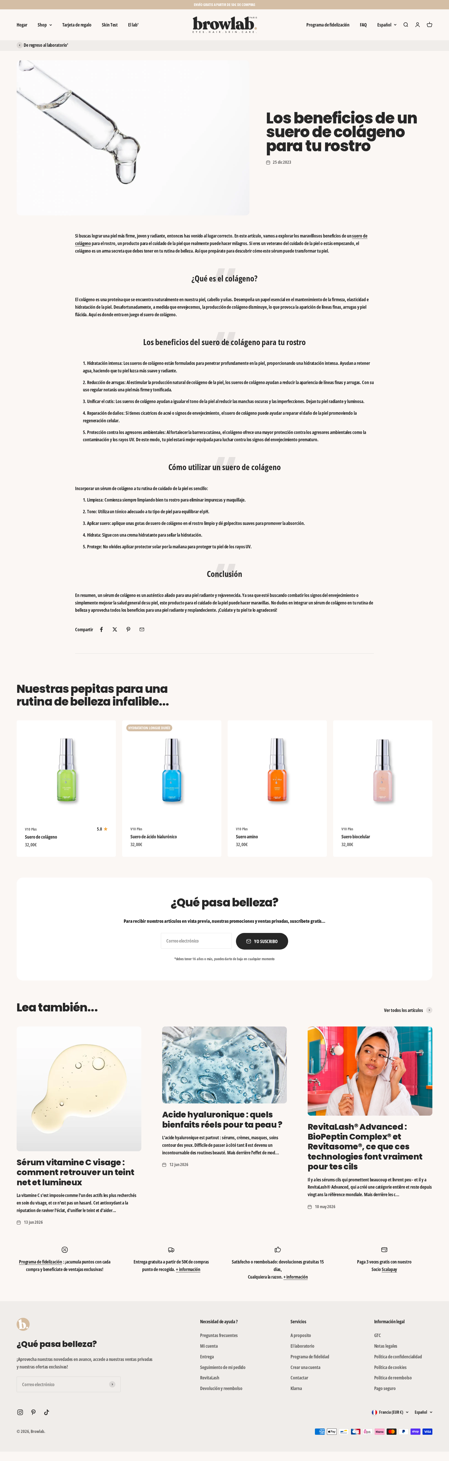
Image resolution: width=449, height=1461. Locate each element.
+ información (188, 1269)
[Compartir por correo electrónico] (142, 629)
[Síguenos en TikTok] (46, 1412)
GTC (377, 1335)
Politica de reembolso (393, 1377)
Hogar (22, 25)
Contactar (299, 1377)
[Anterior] (167, 5)
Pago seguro (385, 1388)
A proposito (300, 1335)
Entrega (207, 1356)
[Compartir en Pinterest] (128, 629)
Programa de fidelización (327, 25)
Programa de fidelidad (309, 1356)
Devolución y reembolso (221, 1388)
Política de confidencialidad (398, 1356)
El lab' (133, 25)
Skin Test (110, 25)
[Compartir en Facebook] (101, 629)
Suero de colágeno (41, 837)
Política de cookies (390, 1367)
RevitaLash (209, 1377)
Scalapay (389, 1269)
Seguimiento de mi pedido (223, 1367)
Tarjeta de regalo (76, 25)
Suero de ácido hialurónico (153, 836)
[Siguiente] (282, 5)
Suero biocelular (355, 836)
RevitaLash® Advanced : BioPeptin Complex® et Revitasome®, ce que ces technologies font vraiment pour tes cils (365, 1147)
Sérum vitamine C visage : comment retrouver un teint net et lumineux (75, 1172)
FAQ (363, 25)
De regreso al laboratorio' (46, 45)
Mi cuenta (208, 1346)
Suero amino (247, 836)
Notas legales (386, 1346)
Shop (42, 25)
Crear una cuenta (305, 1367)
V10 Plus (31, 829)
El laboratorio (302, 1346)
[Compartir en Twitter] (115, 629)
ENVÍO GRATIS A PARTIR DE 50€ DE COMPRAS (224, 4)
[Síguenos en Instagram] (20, 1412)
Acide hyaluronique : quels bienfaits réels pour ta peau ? (222, 1119)
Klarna (296, 1388)
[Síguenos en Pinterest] (33, 1412)
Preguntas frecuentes (218, 1335)
